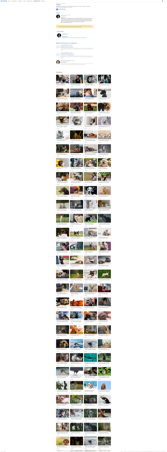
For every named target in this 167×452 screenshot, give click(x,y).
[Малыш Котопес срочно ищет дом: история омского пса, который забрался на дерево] (62, 345)
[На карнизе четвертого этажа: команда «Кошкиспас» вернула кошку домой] (76, 443)
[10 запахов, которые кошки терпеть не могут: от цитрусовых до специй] (76, 136)
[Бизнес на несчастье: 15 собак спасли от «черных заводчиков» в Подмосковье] (90, 415)
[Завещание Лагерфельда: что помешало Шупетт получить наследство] (104, 234)
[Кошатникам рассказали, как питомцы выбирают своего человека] (90, 95)
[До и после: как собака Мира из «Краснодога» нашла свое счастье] (62, 262)
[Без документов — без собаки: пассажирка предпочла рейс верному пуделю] (62, 109)
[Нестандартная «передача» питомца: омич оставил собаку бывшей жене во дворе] (104, 429)
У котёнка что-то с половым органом (67, 54)
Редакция (121, 451)
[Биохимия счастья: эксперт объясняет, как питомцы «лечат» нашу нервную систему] (90, 164)
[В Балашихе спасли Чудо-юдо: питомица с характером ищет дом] (62, 415)
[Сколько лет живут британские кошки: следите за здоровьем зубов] (76, 206)
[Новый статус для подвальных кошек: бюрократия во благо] (62, 331)
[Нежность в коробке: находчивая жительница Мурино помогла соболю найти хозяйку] (62, 359)
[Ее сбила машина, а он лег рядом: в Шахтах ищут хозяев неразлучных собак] (104, 95)
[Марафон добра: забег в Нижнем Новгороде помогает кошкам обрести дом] (104, 248)
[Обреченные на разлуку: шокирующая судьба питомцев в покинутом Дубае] (90, 401)
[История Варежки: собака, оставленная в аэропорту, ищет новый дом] (62, 290)
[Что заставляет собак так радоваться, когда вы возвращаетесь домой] (90, 178)
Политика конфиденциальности (151, 451)
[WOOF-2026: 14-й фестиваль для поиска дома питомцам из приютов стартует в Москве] (90, 317)
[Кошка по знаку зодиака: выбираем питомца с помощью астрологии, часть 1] (76, 150)
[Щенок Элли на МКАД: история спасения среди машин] (90, 109)
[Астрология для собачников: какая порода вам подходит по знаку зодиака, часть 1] (62, 150)
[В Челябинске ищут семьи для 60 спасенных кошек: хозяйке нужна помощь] (62, 178)
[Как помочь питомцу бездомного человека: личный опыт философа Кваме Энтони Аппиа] (104, 220)
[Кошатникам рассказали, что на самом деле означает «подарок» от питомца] (62, 95)
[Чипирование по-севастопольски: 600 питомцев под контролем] (104, 401)
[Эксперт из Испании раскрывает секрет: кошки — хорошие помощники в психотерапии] (62, 401)
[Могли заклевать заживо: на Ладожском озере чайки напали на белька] (76, 95)
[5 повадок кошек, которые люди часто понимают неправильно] (104, 136)
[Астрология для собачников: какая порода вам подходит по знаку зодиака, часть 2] (62, 206)
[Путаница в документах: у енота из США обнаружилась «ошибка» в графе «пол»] (104, 373)
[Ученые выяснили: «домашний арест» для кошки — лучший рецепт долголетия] (62, 122)
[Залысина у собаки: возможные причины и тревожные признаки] (104, 206)
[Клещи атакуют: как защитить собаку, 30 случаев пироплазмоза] (76, 276)
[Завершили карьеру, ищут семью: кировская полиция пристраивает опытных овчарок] (62, 429)
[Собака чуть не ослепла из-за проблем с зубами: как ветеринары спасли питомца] (90, 248)
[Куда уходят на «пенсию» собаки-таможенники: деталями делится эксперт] (76, 401)
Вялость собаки (63, 62)
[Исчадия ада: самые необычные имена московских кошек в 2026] (104, 359)
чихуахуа (65, 9)
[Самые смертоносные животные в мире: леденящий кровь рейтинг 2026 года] (62, 373)
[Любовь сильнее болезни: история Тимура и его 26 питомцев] (76, 262)
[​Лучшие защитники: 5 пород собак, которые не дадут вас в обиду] (76, 109)
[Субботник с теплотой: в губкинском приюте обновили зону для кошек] (76, 359)
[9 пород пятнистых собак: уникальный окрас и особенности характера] (90, 192)
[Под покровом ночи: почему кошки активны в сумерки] (76, 192)
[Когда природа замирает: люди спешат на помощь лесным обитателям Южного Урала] (76, 373)
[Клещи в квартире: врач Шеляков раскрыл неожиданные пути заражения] (104, 303)
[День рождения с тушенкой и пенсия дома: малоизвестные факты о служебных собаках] (76, 164)
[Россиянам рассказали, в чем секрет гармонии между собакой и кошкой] (90, 136)
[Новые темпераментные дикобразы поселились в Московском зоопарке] (62, 81)
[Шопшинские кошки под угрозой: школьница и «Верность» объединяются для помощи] (90, 262)
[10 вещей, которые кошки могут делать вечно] (62, 164)
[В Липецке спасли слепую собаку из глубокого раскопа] (90, 234)
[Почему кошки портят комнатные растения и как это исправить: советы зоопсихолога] (104, 178)
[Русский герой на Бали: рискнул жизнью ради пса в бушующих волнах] (90, 443)
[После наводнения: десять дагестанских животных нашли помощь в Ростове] (62, 303)
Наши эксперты (126, 451)
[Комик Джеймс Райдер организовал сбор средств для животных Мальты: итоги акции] (76, 220)
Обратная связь (157, 451)
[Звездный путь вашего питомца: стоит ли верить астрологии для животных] (104, 276)
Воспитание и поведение (71, 37)
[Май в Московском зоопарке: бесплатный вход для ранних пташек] (104, 262)
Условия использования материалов (133, 451)
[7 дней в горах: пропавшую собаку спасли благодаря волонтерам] (90, 220)
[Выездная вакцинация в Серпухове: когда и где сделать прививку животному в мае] (90, 276)
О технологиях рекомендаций (142, 451)
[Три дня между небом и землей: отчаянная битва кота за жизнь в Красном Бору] (62, 387)
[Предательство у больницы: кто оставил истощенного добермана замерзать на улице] (62, 192)
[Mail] (1, 1)
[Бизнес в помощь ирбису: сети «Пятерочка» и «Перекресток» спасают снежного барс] (104, 443)
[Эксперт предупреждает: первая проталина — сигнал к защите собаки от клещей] (76, 415)
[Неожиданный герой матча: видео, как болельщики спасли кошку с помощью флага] (76, 248)
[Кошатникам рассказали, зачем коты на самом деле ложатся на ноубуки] (62, 248)
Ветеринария (64, 37)
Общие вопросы (63, 3)
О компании (4, 451)
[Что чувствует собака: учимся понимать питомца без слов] (104, 150)
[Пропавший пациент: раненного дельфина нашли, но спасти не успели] (90, 359)
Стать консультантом (162, 451)
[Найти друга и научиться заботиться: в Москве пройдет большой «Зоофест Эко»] (62, 443)
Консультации (58, 3)
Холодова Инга (63, 15)
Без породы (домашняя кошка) (67, 53)
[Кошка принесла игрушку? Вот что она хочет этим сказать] (62, 136)
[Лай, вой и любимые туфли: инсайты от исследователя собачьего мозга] (104, 290)
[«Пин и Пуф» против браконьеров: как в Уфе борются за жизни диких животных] (104, 387)
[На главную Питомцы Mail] (4, 1)
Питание (83, 37)
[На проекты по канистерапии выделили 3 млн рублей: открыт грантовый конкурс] (62, 234)
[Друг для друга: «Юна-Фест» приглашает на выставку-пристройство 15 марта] (90, 387)
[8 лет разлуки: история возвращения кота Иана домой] (90, 81)
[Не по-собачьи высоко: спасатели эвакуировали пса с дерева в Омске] (104, 331)
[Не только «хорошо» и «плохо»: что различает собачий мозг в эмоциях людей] (62, 220)
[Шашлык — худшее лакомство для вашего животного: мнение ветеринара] (90, 331)
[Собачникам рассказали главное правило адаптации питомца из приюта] (62, 276)
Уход (86, 37)
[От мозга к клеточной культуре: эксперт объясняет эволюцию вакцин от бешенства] (76, 317)
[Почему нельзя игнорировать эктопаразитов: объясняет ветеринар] (76, 234)
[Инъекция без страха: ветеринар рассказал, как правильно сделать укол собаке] (62, 317)
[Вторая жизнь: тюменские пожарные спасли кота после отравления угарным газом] (90, 303)
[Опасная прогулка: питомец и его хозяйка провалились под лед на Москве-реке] (90, 345)
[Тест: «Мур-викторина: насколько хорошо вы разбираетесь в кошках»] (104, 192)
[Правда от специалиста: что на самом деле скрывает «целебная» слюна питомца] (76, 290)
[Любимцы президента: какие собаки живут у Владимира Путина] (76, 81)
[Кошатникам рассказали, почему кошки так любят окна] (90, 122)
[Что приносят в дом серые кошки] (76, 122)
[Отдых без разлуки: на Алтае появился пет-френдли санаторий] (90, 206)
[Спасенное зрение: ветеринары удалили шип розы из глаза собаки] (90, 290)
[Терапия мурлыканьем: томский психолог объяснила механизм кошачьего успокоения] (90, 373)
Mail (1, 451)
